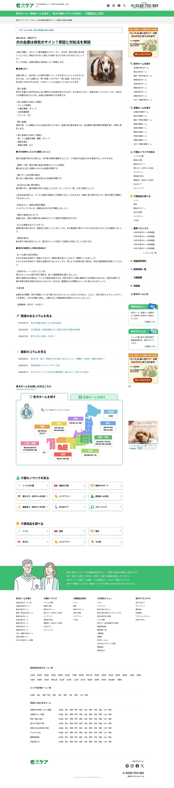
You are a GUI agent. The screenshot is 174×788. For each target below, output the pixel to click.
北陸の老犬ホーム (140, 84)
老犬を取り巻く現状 (104, 616)
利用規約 (139, 613)
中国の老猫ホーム (140, 136)
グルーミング (101, 507)
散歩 (97, 531)
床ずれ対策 (138, 212)
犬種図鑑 (138, 277)
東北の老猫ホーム (140, 116)
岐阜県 (111, 675)
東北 (38, 695)
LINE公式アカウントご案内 (106, 643)
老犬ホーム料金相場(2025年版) (107, 623)
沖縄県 (119, 680)
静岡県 (118, 675)
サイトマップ (140, 606)
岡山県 (62, 680)
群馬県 (60, 675)
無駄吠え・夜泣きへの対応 (34, 507)
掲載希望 (100, 647)
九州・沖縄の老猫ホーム (143, 144)
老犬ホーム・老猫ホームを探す (32, 13)
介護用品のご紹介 (94, 13)
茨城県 (53, 675)
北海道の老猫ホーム (141, 112)
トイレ (25, 531)
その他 (98, 542)
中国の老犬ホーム (140, 92)
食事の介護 (64, 485)
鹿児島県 (112, 680)
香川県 (83, 680)
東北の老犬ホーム (140, 72)
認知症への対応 (102, 496)
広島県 (69, 680)
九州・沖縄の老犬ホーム (143, 100)
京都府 (138, 675)
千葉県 (74, 675)
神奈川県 (89, 675)
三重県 (131, 675)
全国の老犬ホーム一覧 (23, 602)
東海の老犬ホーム (140, 80)
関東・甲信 (46, 695)
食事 (61, 531)
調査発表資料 (140, 261)
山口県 (76, 680)
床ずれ (25, 542)
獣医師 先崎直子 (34, 304)
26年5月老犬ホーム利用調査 (144, 232)
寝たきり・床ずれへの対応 (34, 496)
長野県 (104, 675)
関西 (65, 695)
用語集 (137, 285)
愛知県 (125, 675)
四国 (76, 695)
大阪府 (32, 680)
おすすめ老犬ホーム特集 (24, 640)
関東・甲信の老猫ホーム (143, 120)
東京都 (81, 675)
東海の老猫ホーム (140, 124)
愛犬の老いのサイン (104, 609)
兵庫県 (39, 680)
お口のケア (64, 507)
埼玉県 (67, 675)
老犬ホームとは (141, 294)
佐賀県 (97, 680)
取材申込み (101, 650)
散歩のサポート (102, 485)
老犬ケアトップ (22, 20)
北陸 (59, 695)
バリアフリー (64, 496)
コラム (32, 20)
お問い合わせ (140, 620)
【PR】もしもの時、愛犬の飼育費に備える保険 (35, 30)
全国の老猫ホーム (22, 637)
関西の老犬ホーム (140, 88)
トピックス (101, 606)
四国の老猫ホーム (140, 140)
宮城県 (46, 675)
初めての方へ (140, 602)
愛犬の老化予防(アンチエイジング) (109, 613)
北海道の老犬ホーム (141, 68)
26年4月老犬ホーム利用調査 (144, 236)
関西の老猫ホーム (140, 132)
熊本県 (104, 680)
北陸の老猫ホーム (140, 128)
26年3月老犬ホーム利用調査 (144, 240)
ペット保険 (101, 620)
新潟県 (97, 675)
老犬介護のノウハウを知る (67, 13)
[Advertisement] (143, 403)
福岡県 (90, 680)
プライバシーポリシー (143, 616)
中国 (70, 695)
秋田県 (39, 675)
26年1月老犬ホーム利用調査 (144, 248)
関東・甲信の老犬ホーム (143, 76)
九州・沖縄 (84, 695)
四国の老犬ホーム (140, 96)
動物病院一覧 (140, 269)
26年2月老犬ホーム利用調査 (144, 244)
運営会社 (139, 609)
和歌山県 (54, 680)
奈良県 (46, 680)
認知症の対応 (138, 176)
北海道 (32, 675)
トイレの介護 (28, 485)
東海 (54, 695)
